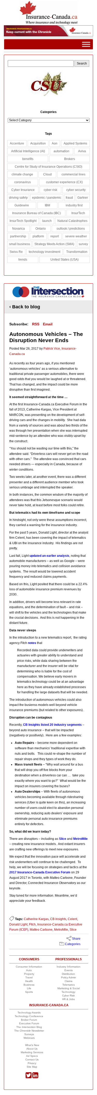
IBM (47, 205)
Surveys (29, 1034)
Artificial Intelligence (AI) (28, 151)
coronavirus (22, 182)
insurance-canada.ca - (49, 293)
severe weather (76, 236)
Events (68, 970)
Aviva (82, 151)
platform (38, 236)
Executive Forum (29, 1023)
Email (48, 324)
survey (83, 244)
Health (29, 981)
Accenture (17, 143)
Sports (29, 992)
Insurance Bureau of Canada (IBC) (36, 213)
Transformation (76, 252)
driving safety (18, 197)
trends (22, 259)
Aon (54, 143)
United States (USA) (64, 259)
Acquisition (38, 143)
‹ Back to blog (24, 306)
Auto (29, 970)
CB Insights (58, 919)
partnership (18, 236)
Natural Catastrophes (72, 221)
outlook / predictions (71, 228)
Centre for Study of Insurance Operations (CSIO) (48, 166)
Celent (72, 919)
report (54, 236)
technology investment (44, 252)
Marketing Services (32, 1052)
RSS (35, 324)
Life (29, 988)
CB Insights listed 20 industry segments (52, 725)
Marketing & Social (68, 988)
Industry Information (68, 966)
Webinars (29, 1037)
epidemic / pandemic (46, 197)
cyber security (76, 190)
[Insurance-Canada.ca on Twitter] (29, 1077)
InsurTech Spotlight (23, 221)
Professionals (68, 959)
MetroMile (80, 839)
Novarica (18, 228)
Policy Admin (68, 977)
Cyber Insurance (23, 190)
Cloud (47, 174)
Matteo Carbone (41, 929)
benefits (27, 159)
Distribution (68, 973)
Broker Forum (29, 1019)
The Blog (29, 1027)
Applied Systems (75, 143)
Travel (29, 977)
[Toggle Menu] (86, 44)
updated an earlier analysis (49, 556)
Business (29, 984)
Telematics (68, 984)
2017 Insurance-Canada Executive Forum (39, 872)
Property (29, 973)
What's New (32, 1045)
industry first (74, 205)
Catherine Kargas (36, 919)
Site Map (32, 1066)
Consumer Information (29, 966)
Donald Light (18, 924)
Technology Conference (29, 1016)
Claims (68, 981)
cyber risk (50, 190)
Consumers (29, 959)
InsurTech (78, 213)
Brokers (69, 159)
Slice (62, 839)
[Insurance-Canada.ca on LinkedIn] (35, 1077)
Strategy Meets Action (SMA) (54, 244)
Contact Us (32, 1059)
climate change (22, 174)
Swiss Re (16, 252)
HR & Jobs (68, 999)
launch (47, 221)
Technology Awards (29, 1012)
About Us (32, 1048)
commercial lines (73, 174)
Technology (68, 992)
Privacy (32, 1063)
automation (61, 151)
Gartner (82, 197)
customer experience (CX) (64, 182)
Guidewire (21, 205)
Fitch (32, 924)
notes (32, 643)
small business (19, 244)
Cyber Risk (68, 995)
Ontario (40, 228)
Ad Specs (32, 1055)
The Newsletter (29, 1030)
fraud (69, 197)
